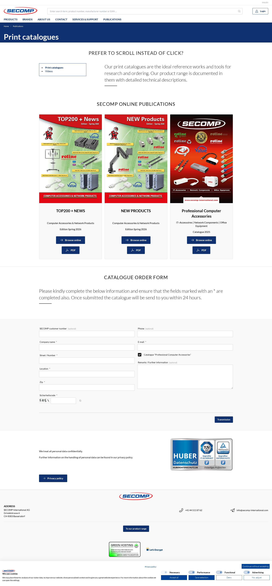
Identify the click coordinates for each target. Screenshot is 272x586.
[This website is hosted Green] (124, 549)
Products (10, 19)
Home (6, 26)
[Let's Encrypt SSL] (154, 549)
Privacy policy (150, 567)
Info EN (265, 2)
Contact (61, 19)
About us (44, 19)
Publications (112, 19)
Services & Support (85, 19)
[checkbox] (164, 572)
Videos (49, 71)
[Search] (239, 11)
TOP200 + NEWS (70, 210)
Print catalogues (54, 67)
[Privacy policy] (201, 454)
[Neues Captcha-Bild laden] (80, 401)
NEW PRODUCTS (136, 210)
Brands (28, 19)
